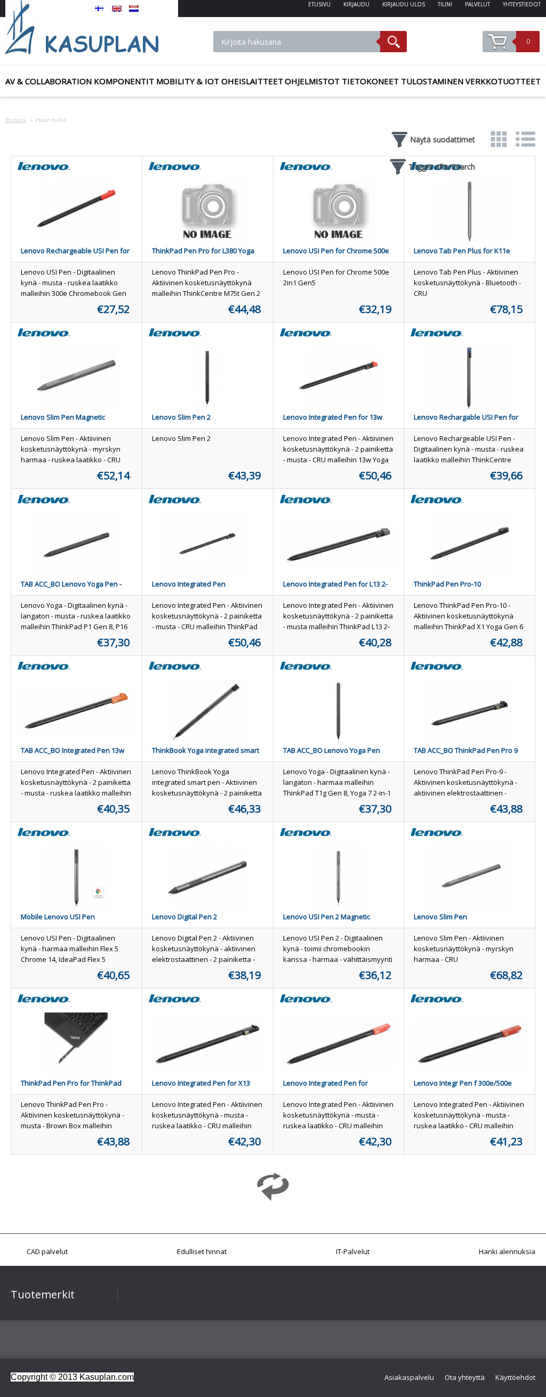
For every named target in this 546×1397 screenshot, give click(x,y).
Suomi (100, 8)
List (525, 139)
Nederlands (134, 8)
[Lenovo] (44, 170)
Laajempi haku (437, 48)
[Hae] (393, 41)
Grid (499, 139)
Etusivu (15, 120)
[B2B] (91, 28)
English (117, 8)
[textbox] (296, 41)
